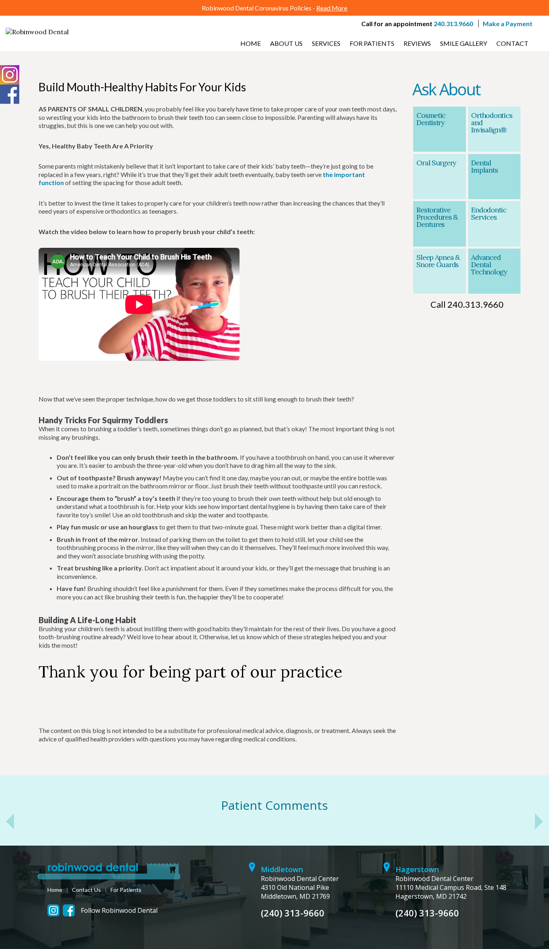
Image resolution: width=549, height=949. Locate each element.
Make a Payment (508, 23)
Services (326, 43)
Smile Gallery (463, 43)
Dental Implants (484, 166)
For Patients (372, 43)
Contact (512, 43)
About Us (286, 43)
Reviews (417, 43)
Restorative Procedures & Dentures (437, 217)
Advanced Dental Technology (489, 264)
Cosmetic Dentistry (430, 119)
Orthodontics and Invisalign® (491, 122)
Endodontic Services (488, 213)
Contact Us (86, 889)
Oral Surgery (436, 162)
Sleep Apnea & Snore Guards (438, 261)
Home (250, 43)
